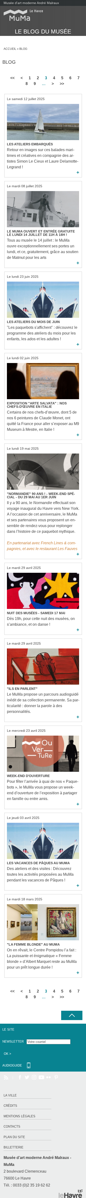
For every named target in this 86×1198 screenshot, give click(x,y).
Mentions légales (19, 1116)
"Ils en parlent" (22, 689)
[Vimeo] (41, 1078)
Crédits (10, 1105)
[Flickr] (48, 1078)
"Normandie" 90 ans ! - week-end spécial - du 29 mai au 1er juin (41, 495)
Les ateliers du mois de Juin (33, 322)
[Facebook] (19, 1078)
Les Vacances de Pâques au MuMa (38, 863)
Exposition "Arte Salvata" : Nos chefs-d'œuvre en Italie (37, 405)
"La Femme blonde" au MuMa (33, 944)
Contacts (12, 1126)
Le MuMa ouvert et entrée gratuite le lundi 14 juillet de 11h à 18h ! (41, 233)
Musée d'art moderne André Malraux (31, 3)
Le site (8, 1029)
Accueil (10, 49)
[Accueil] (21, 15)
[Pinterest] (55, 1078)
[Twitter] (27, 1078)
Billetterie (13, 1147)
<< (12, 78)
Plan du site (14, 1137)
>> (62, 84)
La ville (10, 1095)
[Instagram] (34, 1078)
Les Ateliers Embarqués (30, 144)
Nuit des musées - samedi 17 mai (36, 613)
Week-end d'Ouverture (28, 776)
